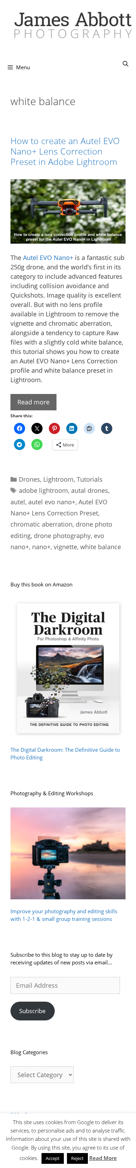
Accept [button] (53, 1158)
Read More (103, 1157)
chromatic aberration (41, 524)
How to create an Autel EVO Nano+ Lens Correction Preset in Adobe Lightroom (65, 151)
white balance (100, 547)
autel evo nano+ (51, 502)
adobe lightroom (43, 490)
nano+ (41, 547)
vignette (65, 547)
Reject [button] (77, 1158)
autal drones (89, 490)
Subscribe (32, 1011)
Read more (33, 402)
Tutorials (90, 479)
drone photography (62, 535)
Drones (29, 479)
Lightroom (58, 479)
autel (17, 502)
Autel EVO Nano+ (48, 257)
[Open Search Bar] (125, 64)
